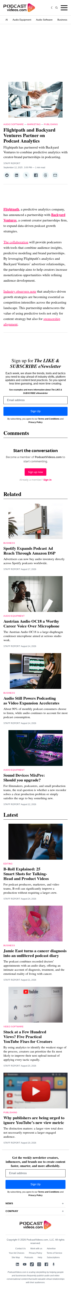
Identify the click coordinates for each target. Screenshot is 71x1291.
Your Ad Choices (16, 1253)
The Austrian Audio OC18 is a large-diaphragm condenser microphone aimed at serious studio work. (33, 636)
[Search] (56, 7)
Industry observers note (19, 291)
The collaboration (15, 242)
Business (62, 19)
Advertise (51, 1248)
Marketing (33, 124)
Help (40, 1257)
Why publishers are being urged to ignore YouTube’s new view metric (33, 1120)
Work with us (36, 1248)
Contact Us (20, 1248)
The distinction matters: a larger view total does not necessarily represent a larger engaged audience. (33, 1132)
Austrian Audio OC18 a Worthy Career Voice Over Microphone (31, 623)
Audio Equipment (22, 19)
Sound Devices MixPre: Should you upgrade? (24, 777)
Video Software (13, 1026)
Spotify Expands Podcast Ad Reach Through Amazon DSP (29, 550)
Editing (8, 864)
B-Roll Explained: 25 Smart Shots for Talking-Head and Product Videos (26, 873)
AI (7, 19)
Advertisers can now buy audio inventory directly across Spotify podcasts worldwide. (34, 561)
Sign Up (35, 411)
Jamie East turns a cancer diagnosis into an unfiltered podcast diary (35, 953)
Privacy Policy (35, 422)
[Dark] (52, 7)
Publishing (51, 124)
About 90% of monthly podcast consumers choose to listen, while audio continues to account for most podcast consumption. (35, 713)
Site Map (16, 1257)
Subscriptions (53, 1257)
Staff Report (11, 163)
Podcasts (28, 1257)
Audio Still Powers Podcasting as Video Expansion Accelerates (31, 700)
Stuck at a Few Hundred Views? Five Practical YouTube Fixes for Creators (27, 1036)
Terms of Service (54, 1253)
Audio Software (44, 19)
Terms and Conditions (48, 419)
